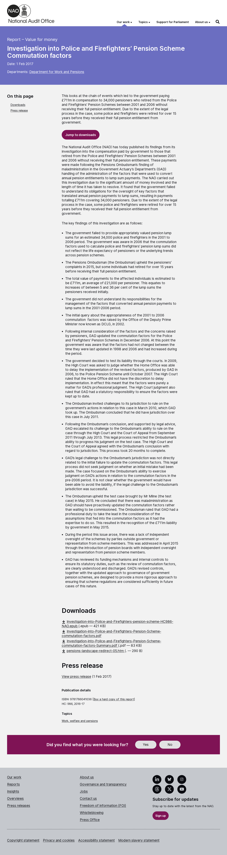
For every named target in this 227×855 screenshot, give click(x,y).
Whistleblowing (91, 813)
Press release (19, 110)
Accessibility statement (96, 840)
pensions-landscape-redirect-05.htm (96, 651)
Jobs (84, 791)
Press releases (18, 806)
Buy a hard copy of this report (114, 699)
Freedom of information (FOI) (103, 806)
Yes (146, 745)
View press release (76, 677)
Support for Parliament (172, 22)
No (170, 745)
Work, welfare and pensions (80, 721)
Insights (13, 791)
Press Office (90, 820)
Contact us (88, 798)
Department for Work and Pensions (56, 72)
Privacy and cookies (59, 840)
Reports (13, 784)
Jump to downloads (80, 135)
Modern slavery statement (138, 840)
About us (87, 777)
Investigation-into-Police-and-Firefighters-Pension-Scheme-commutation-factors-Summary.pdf (111, 643)
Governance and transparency (103, 784)
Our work (14, 777)
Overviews (15, 798)
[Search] (218, 22)
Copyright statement (23, 840)
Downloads (17, 105)
